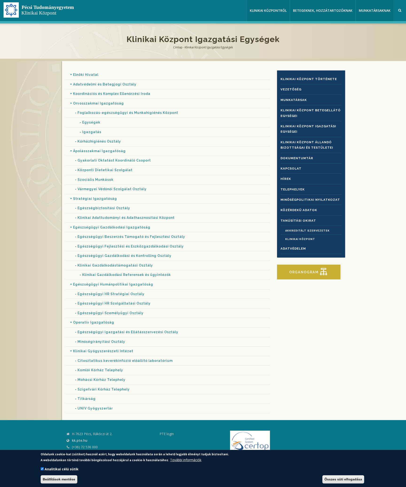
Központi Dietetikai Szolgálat (105, 170)
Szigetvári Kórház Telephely (104, 389)
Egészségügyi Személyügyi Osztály (111, 313)
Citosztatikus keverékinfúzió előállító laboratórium (125, 361)
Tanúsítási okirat (298, 220)
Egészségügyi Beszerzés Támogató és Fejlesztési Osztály (131, 237)
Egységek (91, 122)
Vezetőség (291, 89)
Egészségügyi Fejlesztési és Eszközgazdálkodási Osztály (131, 246)
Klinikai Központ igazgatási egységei (308, 128)
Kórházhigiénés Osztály (99, 141)
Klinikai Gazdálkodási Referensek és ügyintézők (126, 275)
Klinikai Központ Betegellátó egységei (311, 112)
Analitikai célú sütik (61, 469)
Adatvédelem (293, 248)
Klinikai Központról (268, 10)
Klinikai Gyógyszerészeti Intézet (103, 351)
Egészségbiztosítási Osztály (104, 208)
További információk (185, 460)
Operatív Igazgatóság (93, 322)
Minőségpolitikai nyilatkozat (310, 199)
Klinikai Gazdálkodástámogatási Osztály (115, 265)
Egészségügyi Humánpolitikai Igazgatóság (113, 284)
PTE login (167, 434)
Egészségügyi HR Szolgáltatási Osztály (114, 303)
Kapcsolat (291, 168)
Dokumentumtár (297, 158)
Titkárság (87, 399)
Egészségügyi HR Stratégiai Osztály (111, 294)
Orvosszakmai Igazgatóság (98, 103)
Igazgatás (91, 132)
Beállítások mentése (59, 479)
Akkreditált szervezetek (307, 230)
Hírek (286, 179)
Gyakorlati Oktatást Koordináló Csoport (114, 160)
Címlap (178, 47)
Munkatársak (294, 100)
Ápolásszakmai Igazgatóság (99, 151)
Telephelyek (293, 189)
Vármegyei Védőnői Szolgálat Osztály (112, 189)
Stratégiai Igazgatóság (95, 199)
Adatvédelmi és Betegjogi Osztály (105, 84)
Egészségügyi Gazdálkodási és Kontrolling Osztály (125, 256)
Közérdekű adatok (299, 210)
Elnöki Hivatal (85, 75)
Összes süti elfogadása (343, 479)
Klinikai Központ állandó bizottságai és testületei (307, 144)
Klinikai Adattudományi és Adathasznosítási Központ (126, 218)
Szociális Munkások (95, 180)
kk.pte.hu (79, 440)
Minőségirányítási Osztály (101, 342)
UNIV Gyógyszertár (95, 408)
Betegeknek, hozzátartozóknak (322, 10)
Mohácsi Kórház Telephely (101, 380)
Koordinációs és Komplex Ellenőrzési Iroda (111, 94)
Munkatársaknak (374, 10)
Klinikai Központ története (309, 79)
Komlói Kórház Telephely (100, 370)
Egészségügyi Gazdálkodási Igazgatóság (111, 227)
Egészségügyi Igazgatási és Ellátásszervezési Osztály (128, 332)
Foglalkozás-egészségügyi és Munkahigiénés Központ (128, 113)
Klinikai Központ (300, 239)
